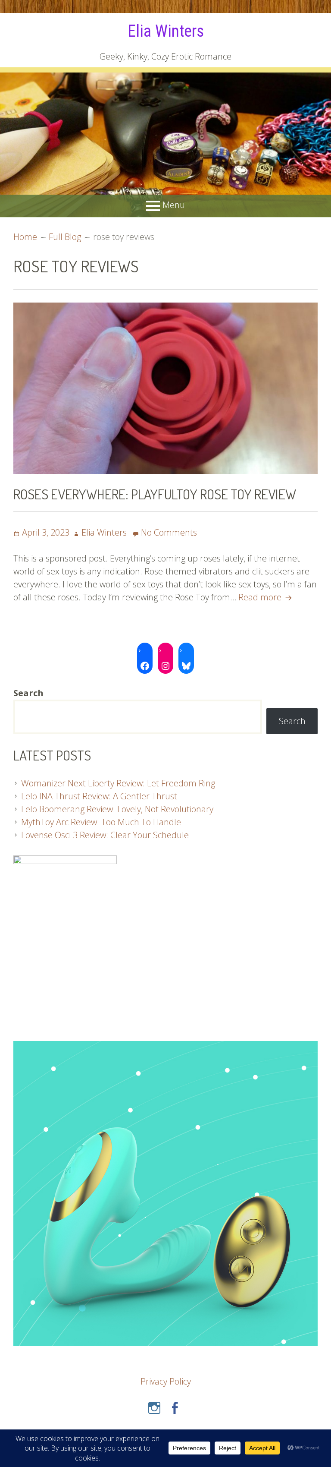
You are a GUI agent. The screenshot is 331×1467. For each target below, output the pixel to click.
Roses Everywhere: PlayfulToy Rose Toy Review (154, 494)
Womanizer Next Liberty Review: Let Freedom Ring (118, 783)
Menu (173, 205)
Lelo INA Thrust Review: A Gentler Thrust (99, 796)
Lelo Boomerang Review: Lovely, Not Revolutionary (117, 809)
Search (292, 721)
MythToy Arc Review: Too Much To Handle (101, 822)
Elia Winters (166, 31)
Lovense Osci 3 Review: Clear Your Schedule (105, 835)
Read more (266, 597)
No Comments (169, 532)
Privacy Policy (166, 1381)
